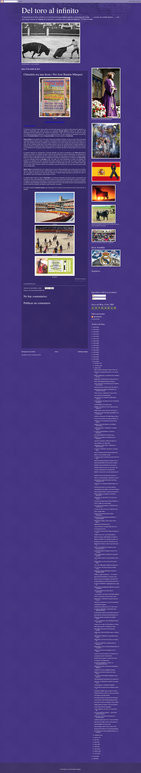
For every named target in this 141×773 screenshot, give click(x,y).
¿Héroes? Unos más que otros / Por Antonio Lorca (106, 653)
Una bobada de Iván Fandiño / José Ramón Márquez (106, 489)
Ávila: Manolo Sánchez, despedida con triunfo (104, 626)
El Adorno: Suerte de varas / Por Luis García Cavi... (106, 467)
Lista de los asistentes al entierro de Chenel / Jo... (105, 440)
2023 (94, 334)
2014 (94, 354)
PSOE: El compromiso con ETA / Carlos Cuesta (105, 596)
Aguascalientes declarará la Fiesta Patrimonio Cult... (106, 615)
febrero (96, 751)
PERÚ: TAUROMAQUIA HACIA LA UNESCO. (104, 381)
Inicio (56, 351)
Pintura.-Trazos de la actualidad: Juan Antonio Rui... (106, 579)
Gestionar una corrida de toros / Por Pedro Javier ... (106, 606)
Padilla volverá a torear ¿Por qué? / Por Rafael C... (106, 410)
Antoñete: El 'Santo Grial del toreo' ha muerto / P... (105, 475)
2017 (94, 347)
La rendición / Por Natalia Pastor (101, 660)
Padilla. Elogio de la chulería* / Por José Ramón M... (106, 704)
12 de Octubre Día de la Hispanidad (102, 706)
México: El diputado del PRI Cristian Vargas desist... (106, 452)
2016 (94, 350)
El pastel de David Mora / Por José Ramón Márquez (106, 728)
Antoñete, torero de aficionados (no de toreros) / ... (106, 465)
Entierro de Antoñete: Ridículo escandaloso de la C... (106, 460)
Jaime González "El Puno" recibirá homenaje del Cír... (106, 491)
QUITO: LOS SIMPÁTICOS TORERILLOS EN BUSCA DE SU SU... (105, 548)
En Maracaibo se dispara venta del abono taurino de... (106, 612)
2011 (94, 361)
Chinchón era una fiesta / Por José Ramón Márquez (106, 602)
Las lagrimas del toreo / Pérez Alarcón (103, 655)
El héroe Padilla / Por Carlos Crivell (102, 724)
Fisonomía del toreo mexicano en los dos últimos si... (106, 387)
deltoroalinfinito (98, 316)
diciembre (96, 363)
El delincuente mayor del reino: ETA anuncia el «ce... (106, 541)
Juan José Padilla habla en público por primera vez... (106, 565)
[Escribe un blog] (47, 288)
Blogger (79, 769)
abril (95, 746)
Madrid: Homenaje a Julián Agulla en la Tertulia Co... (106, 537)
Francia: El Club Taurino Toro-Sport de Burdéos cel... (106, 418)
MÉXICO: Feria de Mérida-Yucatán (102, 454)
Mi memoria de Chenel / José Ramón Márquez (105, 487)
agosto (96, 737)
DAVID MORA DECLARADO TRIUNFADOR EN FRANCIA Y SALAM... (105, 390)
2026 (94, 327)
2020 (94, 341)
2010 (94, 756)
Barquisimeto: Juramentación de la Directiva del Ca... (106, 379)
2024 (94, 331)
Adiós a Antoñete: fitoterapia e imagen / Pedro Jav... (106, 369)
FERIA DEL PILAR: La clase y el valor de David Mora (106, 693)
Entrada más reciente (28, 351)
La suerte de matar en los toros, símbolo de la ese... (106, 509)
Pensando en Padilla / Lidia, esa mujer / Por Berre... (106, 690)
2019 (94, 343)
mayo (95, 744)
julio (95, 739)
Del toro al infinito (50, 10)
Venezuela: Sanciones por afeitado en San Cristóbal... (106, 702)
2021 (94, 338)
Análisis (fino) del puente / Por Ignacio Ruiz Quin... (106, 658)
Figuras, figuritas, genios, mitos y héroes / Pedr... (105, 726)
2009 (94, 758)
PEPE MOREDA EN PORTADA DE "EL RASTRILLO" (106, 679)
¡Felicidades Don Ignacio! (100, 604)
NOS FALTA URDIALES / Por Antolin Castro (104, 435)
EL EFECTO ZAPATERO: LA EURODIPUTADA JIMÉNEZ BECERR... (105, 610)
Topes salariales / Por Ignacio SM (102, 443)
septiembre (97, 735)
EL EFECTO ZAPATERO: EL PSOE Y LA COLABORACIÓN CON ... (103, 663)
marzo (96, 749)
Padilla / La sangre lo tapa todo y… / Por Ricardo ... (106, 574)
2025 (94, 329)
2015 (94, 352)
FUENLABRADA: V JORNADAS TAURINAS (104, 685)
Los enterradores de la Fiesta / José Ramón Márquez (106, 594)
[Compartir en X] (49, 288)
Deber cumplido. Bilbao (99, 511)
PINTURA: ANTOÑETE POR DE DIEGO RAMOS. (106, 462)
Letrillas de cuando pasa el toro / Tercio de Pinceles (106, 719)
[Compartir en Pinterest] (53, 288)
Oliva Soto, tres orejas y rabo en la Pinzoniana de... (106, 722)
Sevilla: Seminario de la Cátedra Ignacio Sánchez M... (106, 581)
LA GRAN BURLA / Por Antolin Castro (103, 404)
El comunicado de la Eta (99, 528)
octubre (96, 367)
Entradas (96, 295)
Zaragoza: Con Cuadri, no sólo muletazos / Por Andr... (106, 624)
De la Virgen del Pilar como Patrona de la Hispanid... (106, 697)
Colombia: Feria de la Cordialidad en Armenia (104, 669)
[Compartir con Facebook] (51, 288)
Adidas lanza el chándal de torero (102, 524)
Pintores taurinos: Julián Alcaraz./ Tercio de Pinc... (106, 393)
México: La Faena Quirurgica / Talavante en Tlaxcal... (106, 477)
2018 (94, 345)
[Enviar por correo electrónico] (46, 288)
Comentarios (97, 298)
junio (95, 742)
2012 (94, 359)
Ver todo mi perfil (95, 319)
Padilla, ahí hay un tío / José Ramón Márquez (104, 534)
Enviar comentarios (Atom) (34, 354)
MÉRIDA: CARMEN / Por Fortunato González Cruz (106, 539)
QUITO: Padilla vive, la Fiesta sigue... (103, 503)
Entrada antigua (83, 351)
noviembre (97, 365)
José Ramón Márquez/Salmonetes (36, 290)
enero (95, 753)
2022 (94, 336)
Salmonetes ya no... (30, 283)
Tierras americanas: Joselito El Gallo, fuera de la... (106, 526)
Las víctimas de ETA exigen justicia (102, 395)
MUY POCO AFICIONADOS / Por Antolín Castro (105, 576)
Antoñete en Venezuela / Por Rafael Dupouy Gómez (106, 416)
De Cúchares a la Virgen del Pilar (102, 695)
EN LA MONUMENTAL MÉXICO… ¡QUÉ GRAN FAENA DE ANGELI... (105, 713)
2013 (94, 356)
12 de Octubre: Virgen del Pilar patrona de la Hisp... (106, 699)
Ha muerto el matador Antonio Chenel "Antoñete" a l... (106, 501)
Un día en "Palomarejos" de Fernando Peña (104, 469)
